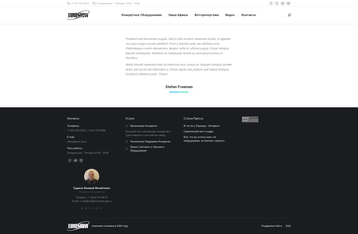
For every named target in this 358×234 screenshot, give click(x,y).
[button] (82, 208)
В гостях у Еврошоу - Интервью (202, 125)
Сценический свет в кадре (198, 131)
